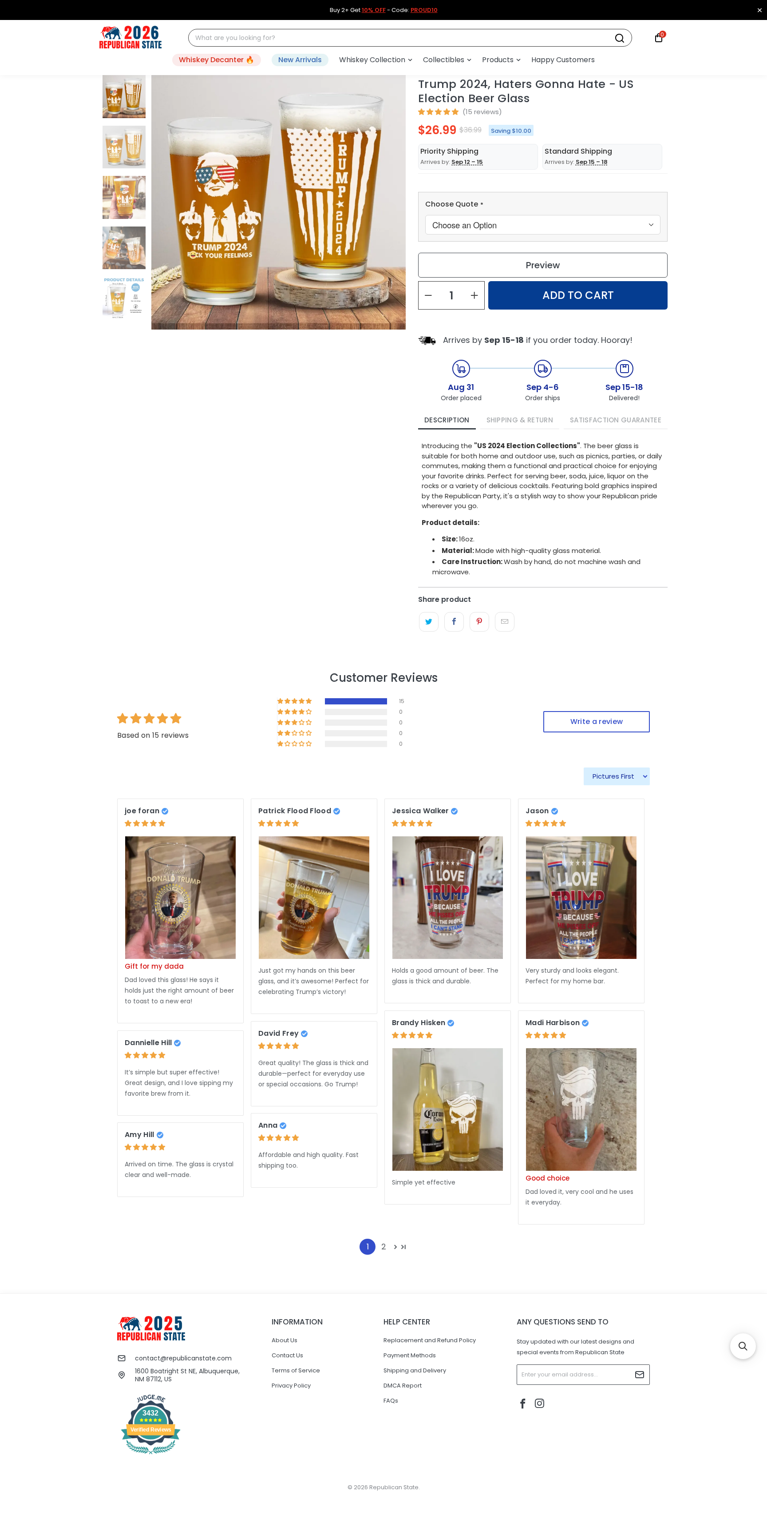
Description (447, 420)
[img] (145, 823)
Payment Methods (410, 1355)
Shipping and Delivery (415, 1370)
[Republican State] (130, 38)
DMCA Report (403, 1385)
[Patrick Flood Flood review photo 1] (314, 898)
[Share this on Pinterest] (479, 622)
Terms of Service (296, 1370)
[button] (375, 60)
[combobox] (404, 38)
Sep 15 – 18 (592, 162)
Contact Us (287, 1355)
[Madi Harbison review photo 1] (581, 1110)
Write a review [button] (596, 721)
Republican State (394, 1487)
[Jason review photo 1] (581, 898)
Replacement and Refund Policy (430, 1340)
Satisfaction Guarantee (615, 420)
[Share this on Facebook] (453, 622)
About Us (284, 1340)
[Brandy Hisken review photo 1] (447, 1110)
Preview (543, 265)
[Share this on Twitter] (428, 622)
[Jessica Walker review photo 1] (447, 898)
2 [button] (383, 1246)
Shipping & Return (519, 420)
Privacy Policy (291, 1385)
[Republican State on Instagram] (540, 1404)
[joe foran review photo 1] (180, 898)
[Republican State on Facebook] (523, 1404)
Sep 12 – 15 (467, 162)
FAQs (391, 1400)
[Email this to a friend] (504, 622)
